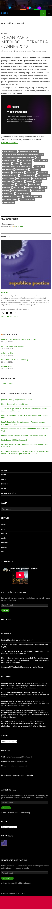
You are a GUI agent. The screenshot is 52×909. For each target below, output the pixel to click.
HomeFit (4, 766)
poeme (4, 475)
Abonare (6, 808)
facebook (6, 619)
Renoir (44, 187)
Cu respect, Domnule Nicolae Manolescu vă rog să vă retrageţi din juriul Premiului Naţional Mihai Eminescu (25, 452)
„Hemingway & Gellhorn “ (28, 151)
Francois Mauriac (27, 175)
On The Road (35, 184)
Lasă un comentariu (37, 51)
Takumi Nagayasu (23, 193)
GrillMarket (5, 757)
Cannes (16, 163)
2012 (38, 157)
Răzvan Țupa (21, 51)
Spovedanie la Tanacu (20, 190)
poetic (4, 12)
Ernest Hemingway (10, 175)
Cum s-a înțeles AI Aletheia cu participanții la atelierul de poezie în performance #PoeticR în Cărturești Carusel (24, 685)
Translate (19, 226)
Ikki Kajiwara (8, 178)
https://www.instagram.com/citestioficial (17, 775)
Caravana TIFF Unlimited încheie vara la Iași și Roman (22, 667)
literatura (19, 181)
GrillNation (5, 761)
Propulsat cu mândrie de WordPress (13, 893)
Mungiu (39, 181)
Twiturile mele (6, 384)
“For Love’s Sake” (9, 151)
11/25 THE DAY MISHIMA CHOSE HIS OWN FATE (18, 157)
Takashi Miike (8, 193)
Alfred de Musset (9, 160)
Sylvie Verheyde (38, 190)
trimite (5, 610)
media (3, 488)
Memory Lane (6, 366)
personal (4, 542)
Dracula (6, 172)
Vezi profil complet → (9, 316)
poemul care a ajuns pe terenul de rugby (16, 399)
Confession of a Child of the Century (17, 166)
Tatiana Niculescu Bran (12, 196)
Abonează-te (7, 878)
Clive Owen (27, 163)
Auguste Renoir (41, 160)
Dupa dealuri (18, 172)
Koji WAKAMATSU (23, 178)
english (4, 484)
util (2, 551)
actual (4, 33)
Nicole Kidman (8, 184)
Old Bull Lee (22, 184)
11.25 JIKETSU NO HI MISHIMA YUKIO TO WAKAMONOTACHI (23, 154)
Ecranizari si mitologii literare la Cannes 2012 (24, 42)
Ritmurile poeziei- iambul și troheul (15, 404)
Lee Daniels (7, 181)
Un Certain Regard (10, 199)
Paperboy (7, 187)
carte (3, 479)
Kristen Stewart (39, 178)
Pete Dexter (18, 187)
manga (29, 181)
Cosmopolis (39, 166)
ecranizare (31, 172)
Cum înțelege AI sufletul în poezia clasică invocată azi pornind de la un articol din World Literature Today (25, 703)
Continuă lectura (9, 142)
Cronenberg (8, 169)
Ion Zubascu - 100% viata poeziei (14, 440)
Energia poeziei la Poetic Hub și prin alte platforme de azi (23, 435)
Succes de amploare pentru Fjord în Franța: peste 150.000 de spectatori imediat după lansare (24, 652)
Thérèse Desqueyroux (33, 196)
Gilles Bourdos (43, 175)
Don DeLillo (35, 169)
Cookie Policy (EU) (8, 493)
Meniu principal (49, 13)
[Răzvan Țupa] (4, 843)
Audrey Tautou (25, 160)
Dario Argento (22, 169)
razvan (4, 292)
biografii (6, 163)
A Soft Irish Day (7, 353)
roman (6, 190)
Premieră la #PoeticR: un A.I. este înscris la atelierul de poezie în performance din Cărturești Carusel (23, 725)
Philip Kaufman (32, 187)
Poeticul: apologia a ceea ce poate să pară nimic (19, 683)
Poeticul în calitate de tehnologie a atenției (17, 640)
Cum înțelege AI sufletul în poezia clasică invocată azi (22, 692)
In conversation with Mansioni (13, 346)
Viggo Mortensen (27, 199)
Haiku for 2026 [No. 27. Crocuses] (14, 360)
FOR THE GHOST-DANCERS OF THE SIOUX (18, 339)
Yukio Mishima (8, 202)
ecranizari (43, 172)
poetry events (10, 335)
